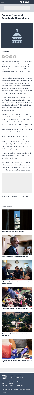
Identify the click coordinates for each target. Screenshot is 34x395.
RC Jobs (18, 383)
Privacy (11, 383)
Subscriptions (20, 385)
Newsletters (4, 385)
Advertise (19, 381)
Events (3, 383)
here (26, 196)
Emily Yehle (6, 51)
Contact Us (11, 381)
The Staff (11, 385)
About (3, 381)
